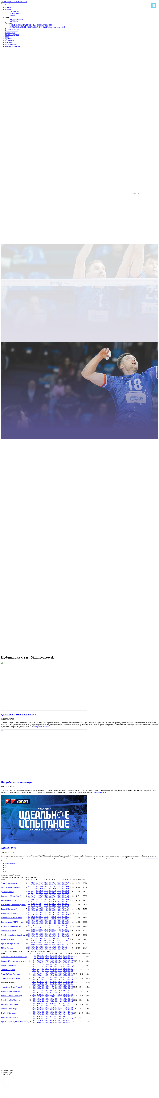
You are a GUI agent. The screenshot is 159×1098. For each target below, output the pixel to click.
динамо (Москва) (7, 892)
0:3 (29, 888)
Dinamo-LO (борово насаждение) (13, 905)
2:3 (37, 884)
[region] (79, 345)
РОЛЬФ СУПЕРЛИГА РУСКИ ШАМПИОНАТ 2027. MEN (31, 25)
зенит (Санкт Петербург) (10, 887)
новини (8, 9)
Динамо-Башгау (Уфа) (9, 1009)
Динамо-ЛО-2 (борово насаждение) (14, 961)
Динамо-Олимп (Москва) (10, 965)
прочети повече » (42, 727)
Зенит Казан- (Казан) (9, 883)
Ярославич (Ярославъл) (10, 944)
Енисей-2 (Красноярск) (9, 1017)
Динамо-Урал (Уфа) (8, 931)
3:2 (34, 884)
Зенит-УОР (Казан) (8, 970)
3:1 (32, 882)
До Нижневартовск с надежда (18, 714)
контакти (8, 42)
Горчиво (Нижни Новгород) (11, 926)
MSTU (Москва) (7, 948)
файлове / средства (12, 35)
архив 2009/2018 (11, 44)
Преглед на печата (12, 29)
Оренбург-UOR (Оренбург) (11, 1000)
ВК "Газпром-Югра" (17, 19)
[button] (79, 636)
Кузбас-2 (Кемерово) (8, 1013)
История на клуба (11, 31)
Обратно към (10, 863)
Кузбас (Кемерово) (8, 939)
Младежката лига (16, 13)
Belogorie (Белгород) (8, 900)
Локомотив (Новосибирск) (11, 896)
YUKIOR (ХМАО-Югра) (10, 978)
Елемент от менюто (12, 46)
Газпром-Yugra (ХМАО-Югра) (12, 922)
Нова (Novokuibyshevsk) (10, 913)
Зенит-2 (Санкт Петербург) (11, 974)
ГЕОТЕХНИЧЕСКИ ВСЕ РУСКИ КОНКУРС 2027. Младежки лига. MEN (37, 27)
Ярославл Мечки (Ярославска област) (15, 1022)
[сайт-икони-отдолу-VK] (6, 1096)
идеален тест (8, 847)
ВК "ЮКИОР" (15, 21)
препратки (9, 39)
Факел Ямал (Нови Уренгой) (11, 918)
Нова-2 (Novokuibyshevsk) (10, 991)
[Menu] (153, 5)
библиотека (9, 40)
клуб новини (14, 11)
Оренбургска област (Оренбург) (13, 935)
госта (7, 37)
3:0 (32, 884)
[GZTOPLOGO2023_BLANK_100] (14, 2)
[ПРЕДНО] (6, 1085)
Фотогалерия (10, 33)
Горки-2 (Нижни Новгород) (11, 996)
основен (8, 7)
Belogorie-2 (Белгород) (9, 1004)
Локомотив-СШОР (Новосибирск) (14, 957)
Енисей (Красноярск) (9, 909)
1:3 (37, 882)
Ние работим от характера (16, 782)
